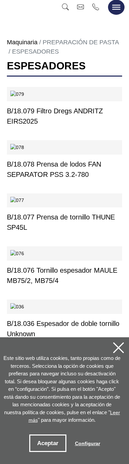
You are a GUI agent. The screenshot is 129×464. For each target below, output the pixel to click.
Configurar (87, 443)
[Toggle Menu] (116, 7)
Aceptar (47, 443)
